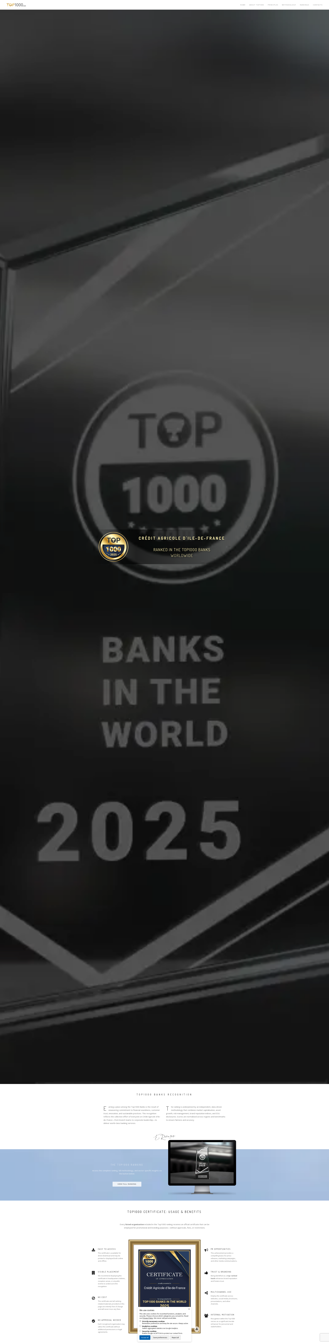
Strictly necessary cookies (153, 1321)
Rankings (304, 5)
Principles (273, 5)
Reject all (175, 1337)
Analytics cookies (149, 1326)
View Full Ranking (127, 1184)
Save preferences (160, 1337)
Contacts (317, 5)
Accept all (145, 1337)
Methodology (289, 5)
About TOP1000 (256, 5)
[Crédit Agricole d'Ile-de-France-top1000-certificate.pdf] (196, 1329)
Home (242, 5)
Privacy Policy (148, 1318)
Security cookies (149, 1331)
